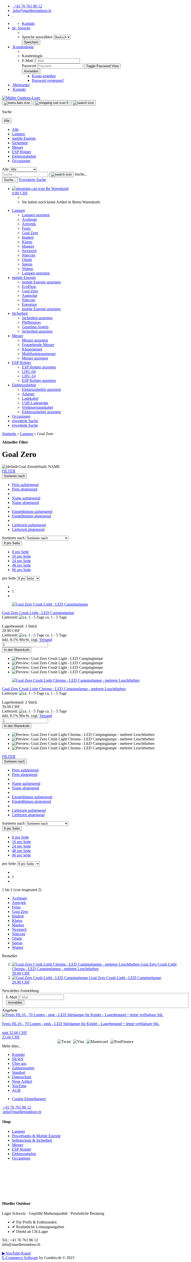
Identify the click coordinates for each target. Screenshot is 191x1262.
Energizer (29, 304)
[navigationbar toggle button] (17, 103)
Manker (28, 246)
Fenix (26, 228)
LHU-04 (29, 371)
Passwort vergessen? (48, 80)
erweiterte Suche (25, 421)
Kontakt (28, 23)
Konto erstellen (44, 76)
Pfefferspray (31, 322)
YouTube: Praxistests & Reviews (27, 1190)
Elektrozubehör (24, 156)
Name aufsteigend (26, 498)
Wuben (27, 269)
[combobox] (14, 476)
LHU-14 (29, 376)
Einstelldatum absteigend (31, 516)
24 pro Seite (21, 561)
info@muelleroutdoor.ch (31, 10)
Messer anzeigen (35, 340)
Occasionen (21, 161)
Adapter (28, 394)
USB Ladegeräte (35, 403)
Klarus (27, 242)
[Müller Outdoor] (21, 98)
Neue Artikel (22, 1081)
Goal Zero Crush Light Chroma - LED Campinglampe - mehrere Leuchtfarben (64, 689)
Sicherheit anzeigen (37, 318)
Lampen (18, 134)
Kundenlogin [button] (23, 47)
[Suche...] (61, 174)
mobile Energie (24, 138)
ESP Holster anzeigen (39, 367)
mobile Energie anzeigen (41, 282)
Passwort (29, 66)
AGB (16, 1090)
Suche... (81, 174)
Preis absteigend (24, 489)
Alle (15, 129)
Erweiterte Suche (32, 180)
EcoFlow (29, 286)
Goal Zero (30, 233)
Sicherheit (20, 143)
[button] (21, 28)
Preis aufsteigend (25, 485)
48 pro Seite (21, 565)
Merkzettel (21, 85)
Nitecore (28, 255)
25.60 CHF (14, 1035)
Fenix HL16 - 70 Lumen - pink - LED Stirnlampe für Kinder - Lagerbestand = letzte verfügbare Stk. (80, 1024)
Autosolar (29, 295)
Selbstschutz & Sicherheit (32, 1140)
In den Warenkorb (16, 650)
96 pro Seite (21, 570)
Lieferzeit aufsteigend (29, 525)
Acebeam (29, 219)
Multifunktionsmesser (39, 354)
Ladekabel (30, 398)
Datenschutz (21, 1077)
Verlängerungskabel (37, 407)
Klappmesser (32, 349)
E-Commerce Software (20, 1258)
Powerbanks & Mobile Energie (36, 1136)
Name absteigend (25, 502)
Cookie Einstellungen (29, 1099)
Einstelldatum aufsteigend (32, 511)
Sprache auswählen (37, 37)
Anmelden (15, 1002)
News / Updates (14, 1183)
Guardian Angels (35, 327)
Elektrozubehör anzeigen (41, 389)
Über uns (19, 1063)
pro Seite (9, 578)
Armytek (29, 224)
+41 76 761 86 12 (27, 6)
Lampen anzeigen (36, 215)
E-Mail (27, 60)
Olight (27, 260)
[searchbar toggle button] (83, 103)
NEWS (17, 1059)
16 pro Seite (21, 556)
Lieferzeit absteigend (28, 529)
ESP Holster (21, 152)
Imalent (28, 237)
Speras (27, 264)
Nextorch (29, 251)
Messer (17, 147)
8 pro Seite (20, 552)
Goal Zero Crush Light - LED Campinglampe (38, 613)
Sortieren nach (14, 538)
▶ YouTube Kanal (16, 1253)
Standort (18, 1072)
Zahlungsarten (23, 1068)
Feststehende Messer (38, 345)
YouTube (19, 1086)
